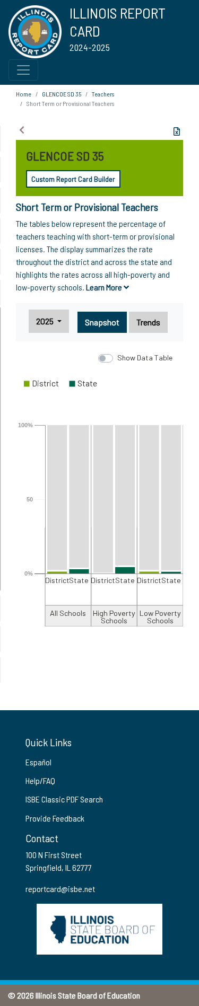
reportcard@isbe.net (60, 889)
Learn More (105, 287)
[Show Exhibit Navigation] (22, 130)
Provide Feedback (54, 818)
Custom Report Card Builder (73, 178)
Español (38, 762)
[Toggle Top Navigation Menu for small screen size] (23, 70)
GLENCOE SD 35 (61, 94)
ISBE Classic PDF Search (64, 799)
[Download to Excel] (176, 131)
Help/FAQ (40, 780)
